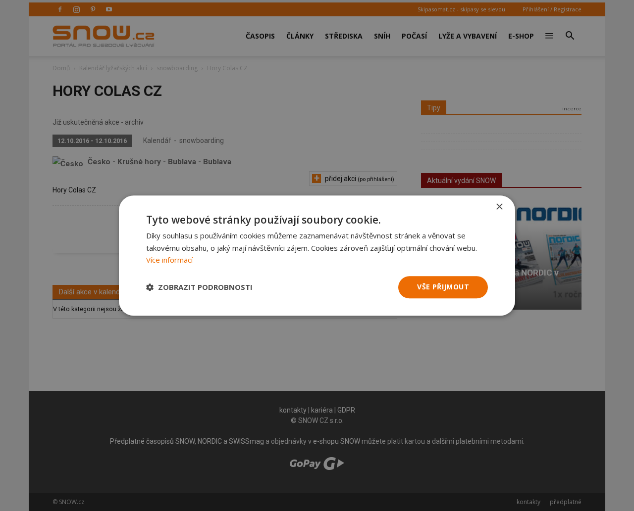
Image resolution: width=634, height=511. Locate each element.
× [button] (499, 207)
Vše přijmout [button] (443, 286)
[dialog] (317, 255)
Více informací (169, 260)
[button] (199, 287)
